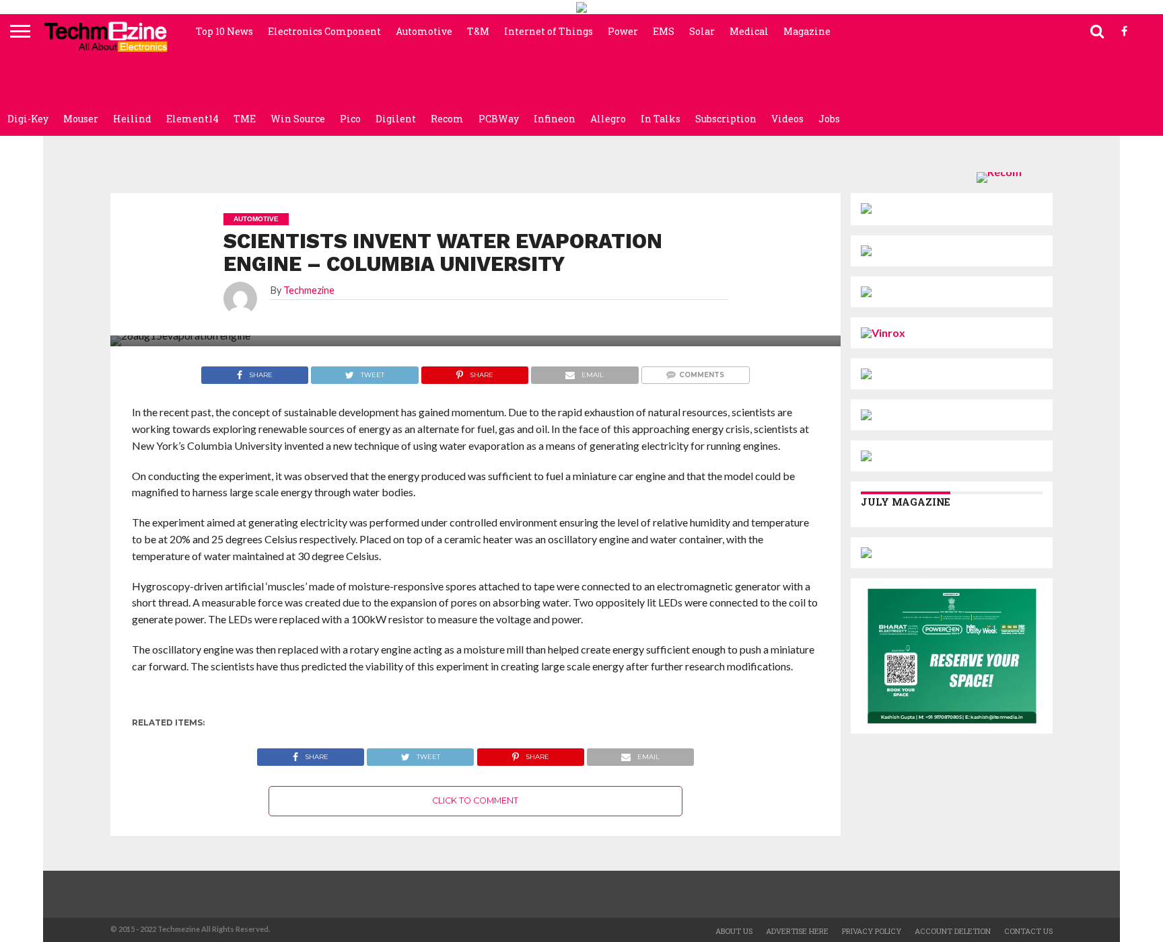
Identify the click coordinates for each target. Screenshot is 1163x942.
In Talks (660, 118)
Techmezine (308, 290)
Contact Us (1028, 931)
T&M (478, 31)
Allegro (608, 118)
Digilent (396, 118)
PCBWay (499, 118)
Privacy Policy (871, 931)
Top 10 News (224, 31)
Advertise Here (797, 931)
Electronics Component (324, 31)
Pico (350, 118)
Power (623, 31)
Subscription (725, 118)
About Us (733, 931)
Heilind (132, 118)
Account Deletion (953, 931)
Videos (787, 118)
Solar (702, 31)
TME (245, 118)
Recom (447, 118)
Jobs (829, 118)
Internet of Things (548, 31)
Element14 (192, 118)
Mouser (80, 118)
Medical (749, 31)
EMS (663, 31)
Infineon (554, 118)
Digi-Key (27, 118)
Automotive (424, 31)
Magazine (807, 31)
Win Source (298, 118)
